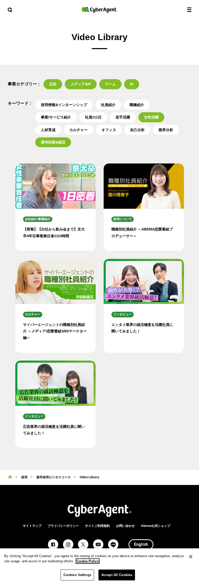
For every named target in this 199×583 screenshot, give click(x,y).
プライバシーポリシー (63, 526)
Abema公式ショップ (155, 526)
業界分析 (166, 130)
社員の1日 (93, 117)
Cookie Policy (87, 561)
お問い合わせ (125, 526)
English (141, 544)
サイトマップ (32, 526)
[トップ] (10, 477)
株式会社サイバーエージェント (99, 10)
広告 (52, 84)
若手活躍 (123, 117)
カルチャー (78, 130)
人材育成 (48, 130)
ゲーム (110, 84)
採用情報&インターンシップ (64, 105)
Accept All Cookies (116, 575)
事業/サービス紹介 (56, 117)
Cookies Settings (77, 575)
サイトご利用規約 (97, 526)
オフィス (109, 130)
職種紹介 (137, 105)
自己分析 (137, 130)
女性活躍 (151, 117)
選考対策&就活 (53, 142)
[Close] (190, 556)
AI (131, 84)
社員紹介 (108, 105)
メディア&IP (80, 84)
